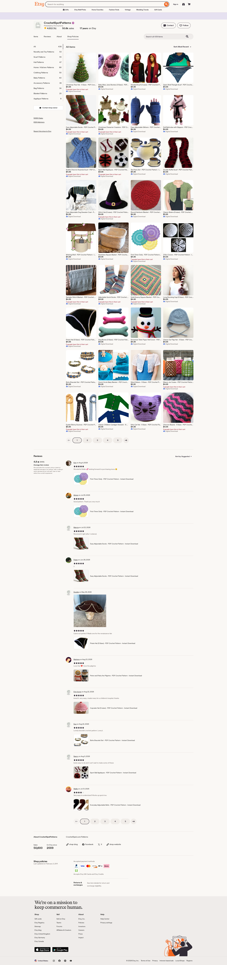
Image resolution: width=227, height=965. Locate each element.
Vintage (128, 10)
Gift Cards (158, 10)
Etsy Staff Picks (80, 10)
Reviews (47, 36)
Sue (75, 724)
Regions (189, 961)
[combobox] (104, 4)
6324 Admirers (39, 122)
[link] (69, 440)
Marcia (76, 527)
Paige (76, 560)
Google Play (60, 949)
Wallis (76, 789)
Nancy (76, 756)
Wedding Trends (142, 10)
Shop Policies (73, 36)
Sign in (175, 4)
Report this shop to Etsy (42, 131)
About (59, 36)
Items (36, 36)
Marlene (77, 659)
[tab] (48, 46)
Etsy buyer (77, 692)
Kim (75, 463)
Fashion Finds (114, 10)
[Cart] (189, 4)
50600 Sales (38, 118)
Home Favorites (97, 10)
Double (76, 592)
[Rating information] (45, 28)
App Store (42, 949)
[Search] (166, 4)
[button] (168, 25)
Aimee (76, 495)
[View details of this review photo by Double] (90, 611)
